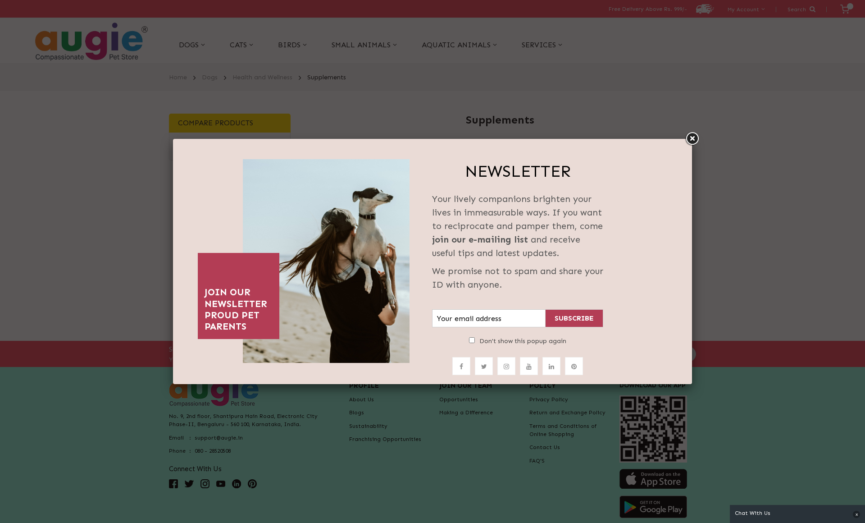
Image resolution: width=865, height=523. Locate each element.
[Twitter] (484, 366)
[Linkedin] (551, 366)
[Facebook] (461, 366)
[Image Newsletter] (326, 258)
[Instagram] (506, 366)
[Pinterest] (574, 366)
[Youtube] (529, 366)
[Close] (692, 139)
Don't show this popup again (522, 341)
